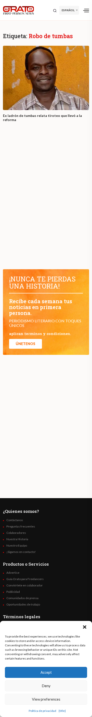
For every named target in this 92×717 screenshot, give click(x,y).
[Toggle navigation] (86, 10)
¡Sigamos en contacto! (21, 552)
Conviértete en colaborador (24, 585)
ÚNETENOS (25, 344)
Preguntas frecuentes (20, 526)
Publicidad (13, 592)
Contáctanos (14, 520)
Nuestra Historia (17, 539)
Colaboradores (16, 533)
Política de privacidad (42, 711)
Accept (46, 672)
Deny (46, 685)
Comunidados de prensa (22, 598)
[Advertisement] (46, 200)
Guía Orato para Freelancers (25, 579)
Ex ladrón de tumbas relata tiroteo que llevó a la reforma (42, 118)
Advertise (12, 572)
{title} (62, 711)
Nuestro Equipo (16, 545)
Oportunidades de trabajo (23, 604)
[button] (84, 627)
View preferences (46, 699)
